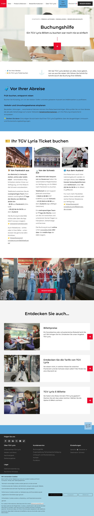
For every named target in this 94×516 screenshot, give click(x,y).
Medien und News (10, 452)
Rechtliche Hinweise (11, 471)
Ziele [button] (9, 3)
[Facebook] (5, 441)
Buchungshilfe (38, 449)
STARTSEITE (36, 19)
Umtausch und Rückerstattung (43, 455)
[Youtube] (20, 441)
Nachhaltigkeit (9, 455)
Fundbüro (36, 460)
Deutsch (71, 3)
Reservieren (85, 3)
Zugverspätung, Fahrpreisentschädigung (47, 452)
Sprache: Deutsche (77, 449)
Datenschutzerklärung (11, 469)
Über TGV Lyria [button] (51, 3)
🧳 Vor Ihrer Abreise (13, 70)
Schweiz (81, 452)
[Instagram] (9, 441)
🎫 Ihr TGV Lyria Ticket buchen (17, 73)
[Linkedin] (12, 441)
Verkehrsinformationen (48, 112)
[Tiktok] (23, 441)
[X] (16, 441)
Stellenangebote (9, 458)
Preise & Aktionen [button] (20, 3)
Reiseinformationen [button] (36, 3)
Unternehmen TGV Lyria (12, 449)
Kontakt (35, 457)
